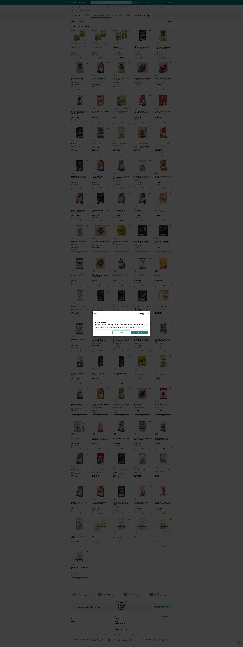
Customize (120, 332)
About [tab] (140, 317)
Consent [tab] (102, 318)
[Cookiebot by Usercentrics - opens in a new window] (139, 314)
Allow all (140, 332)
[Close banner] (148, 313)
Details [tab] (121, 317)
